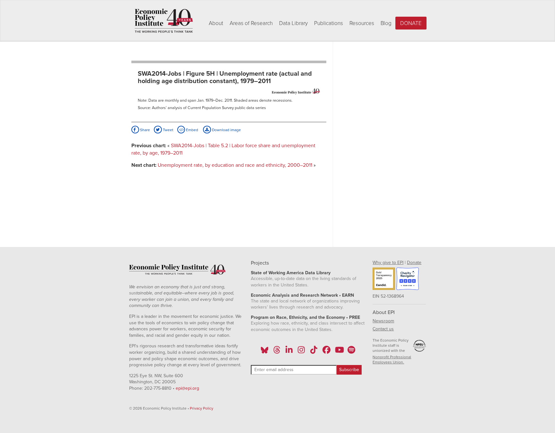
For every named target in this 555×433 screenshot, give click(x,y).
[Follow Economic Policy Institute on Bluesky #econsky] (264, 351)
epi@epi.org (187, 388)
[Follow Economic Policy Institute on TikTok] (313, 351)
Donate (411, 23)
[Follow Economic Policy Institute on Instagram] (301, 351)
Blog (386, 23)
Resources (361, 23)
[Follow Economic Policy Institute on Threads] (276, 351)
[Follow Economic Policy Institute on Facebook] (326, 351)
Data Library (293, 23)
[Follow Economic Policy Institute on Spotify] (351, 351)
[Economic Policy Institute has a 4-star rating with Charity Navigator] (407, 279)
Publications (328, 23)
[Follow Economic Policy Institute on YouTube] (338, 351)
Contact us (383, 329)
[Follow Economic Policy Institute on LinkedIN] (289, 351)
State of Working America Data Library (290, 273)
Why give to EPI (388, 262)
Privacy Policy (201, 408)
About (216, 23)
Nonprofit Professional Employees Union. (392, 359)
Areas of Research (251, 23)
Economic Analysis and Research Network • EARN (302, 295)
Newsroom (383, 321)
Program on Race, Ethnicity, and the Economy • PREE (305, 317)
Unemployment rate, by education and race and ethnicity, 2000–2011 (235, 165)
